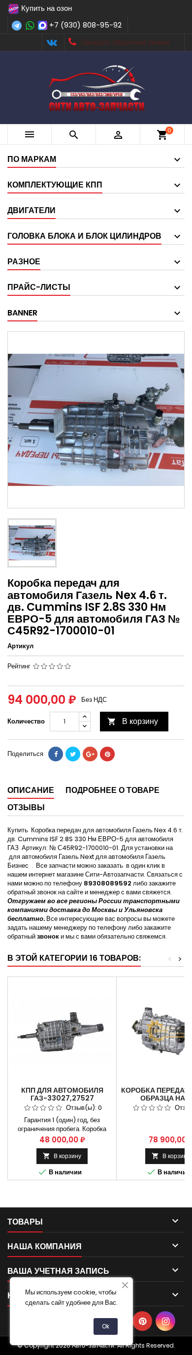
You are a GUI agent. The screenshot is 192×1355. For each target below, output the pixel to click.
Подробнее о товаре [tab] (112, 790)
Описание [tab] (30, 790)
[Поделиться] (55, 754)
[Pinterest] (107, 754)
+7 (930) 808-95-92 (85, 25)
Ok (105, 1326)
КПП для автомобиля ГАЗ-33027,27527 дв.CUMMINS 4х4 (62, 1098)
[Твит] (72, 754)
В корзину (132, 721)
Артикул (20, 646)
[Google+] (90, 754)
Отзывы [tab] (26, 807)
